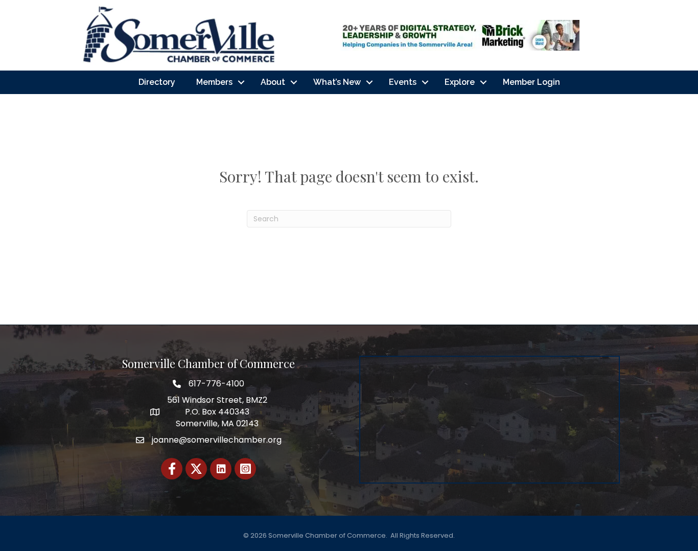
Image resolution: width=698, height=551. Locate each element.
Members (214, 82)
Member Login (531, 82)
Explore (460, 82)
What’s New (337, 82)
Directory (156, 82)
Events (402, 82)
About (273, 82)
